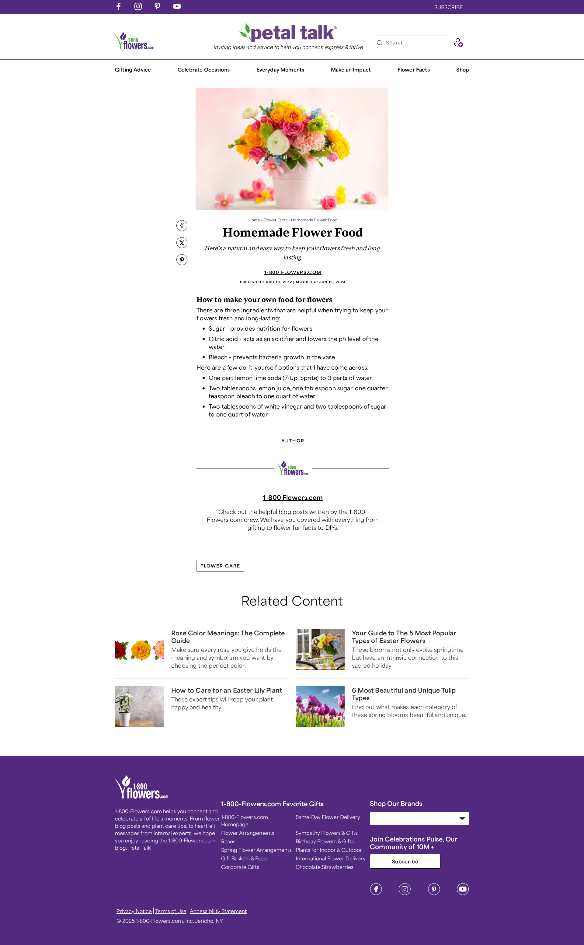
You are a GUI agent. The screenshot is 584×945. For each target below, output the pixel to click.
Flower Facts (414, 69)
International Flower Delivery (331, 858)
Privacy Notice (134, 911)
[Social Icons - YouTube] (177, 8)
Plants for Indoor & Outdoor (329, 849)
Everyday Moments (280, 69)
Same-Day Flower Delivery (328, 816)
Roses (228, 841)
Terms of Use (170, 911)
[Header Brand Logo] (134, 47)
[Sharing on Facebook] (181, 226)
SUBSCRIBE (448, 7)
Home (254, 219)
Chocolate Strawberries (324, 866)
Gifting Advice (133, 69)
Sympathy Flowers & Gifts (327, 832)
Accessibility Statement (218, 911)
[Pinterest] (434, 893)
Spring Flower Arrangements (256, 849)
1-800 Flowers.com (293, 272)
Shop (462, 69)
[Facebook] (376, 893)
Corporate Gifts (240, 866)
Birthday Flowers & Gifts (325, 841)
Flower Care (220, 565)
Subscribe (405, 861)
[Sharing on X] (181, 243)
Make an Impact (351, 69)
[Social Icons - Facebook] (118, 8)
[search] (379, 43)
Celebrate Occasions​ (204, 69)
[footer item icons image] (142, 796)
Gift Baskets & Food (244, 858)
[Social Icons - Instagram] (138, 8)
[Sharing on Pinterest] (181, 260)
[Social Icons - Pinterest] (157, 8)
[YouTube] (463, 893)
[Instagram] (405, 893)
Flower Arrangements (247, 832)
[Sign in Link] (458, 44)
